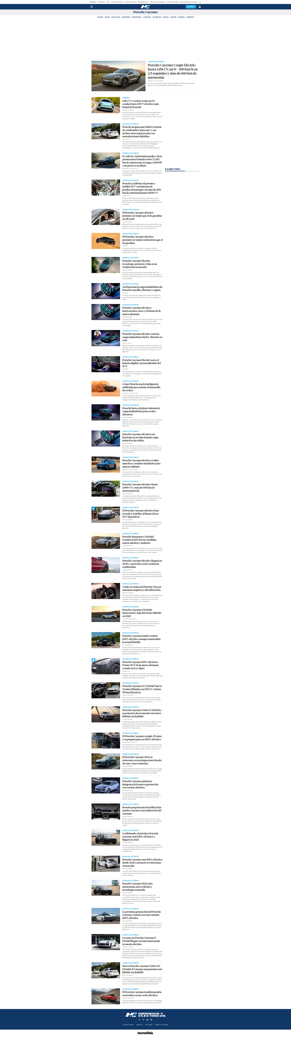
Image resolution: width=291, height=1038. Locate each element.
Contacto (139, 1024)
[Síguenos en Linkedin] (147, 1020)
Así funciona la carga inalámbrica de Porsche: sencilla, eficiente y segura (142, 288)
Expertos (190, 17)
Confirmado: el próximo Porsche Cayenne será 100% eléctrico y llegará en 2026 (140, 836)
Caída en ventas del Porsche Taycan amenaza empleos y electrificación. (141, 588)
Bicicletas (116, 17)
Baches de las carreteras (158, 2)
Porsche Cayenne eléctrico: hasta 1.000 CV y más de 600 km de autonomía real (140, 487)
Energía (181, 17)
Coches (100, 17)
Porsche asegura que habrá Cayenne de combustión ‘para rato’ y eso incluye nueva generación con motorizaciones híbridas (142, 131)
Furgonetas (136, 17)
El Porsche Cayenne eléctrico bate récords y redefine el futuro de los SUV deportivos (140, 513)
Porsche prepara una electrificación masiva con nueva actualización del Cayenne (141, 810)
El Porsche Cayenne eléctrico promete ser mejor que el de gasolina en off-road (142, 216)
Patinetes (126, 17)
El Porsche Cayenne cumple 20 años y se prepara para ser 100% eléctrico (142, 738)
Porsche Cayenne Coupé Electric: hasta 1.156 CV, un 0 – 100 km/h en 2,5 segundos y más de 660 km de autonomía (173, 71)
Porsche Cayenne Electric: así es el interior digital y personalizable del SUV (141, 363)
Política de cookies (161, 1024)
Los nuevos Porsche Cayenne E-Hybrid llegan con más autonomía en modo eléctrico (141, 941)
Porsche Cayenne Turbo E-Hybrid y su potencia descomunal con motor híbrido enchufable (142, 713)
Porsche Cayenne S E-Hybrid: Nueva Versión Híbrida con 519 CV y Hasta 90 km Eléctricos (142, 689)
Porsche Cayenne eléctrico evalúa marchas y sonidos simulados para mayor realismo (141, 463)
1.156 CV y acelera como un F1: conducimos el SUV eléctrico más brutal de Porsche (140, 104)
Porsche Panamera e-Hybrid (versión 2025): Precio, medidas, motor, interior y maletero (139, 540)
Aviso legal (148, 1024)
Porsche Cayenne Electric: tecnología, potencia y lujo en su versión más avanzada (139, 264)
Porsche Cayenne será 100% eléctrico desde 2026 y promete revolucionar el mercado (142, 862)
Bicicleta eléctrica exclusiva (188, 2)
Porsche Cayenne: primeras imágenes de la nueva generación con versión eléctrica (140, 784)
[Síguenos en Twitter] (144, 1020)
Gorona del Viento (172, 2)
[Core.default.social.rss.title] (151, 1020)
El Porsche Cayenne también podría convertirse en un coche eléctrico (142, 994)
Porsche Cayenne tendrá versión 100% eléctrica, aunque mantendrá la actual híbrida (141, 639)
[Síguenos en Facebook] (140, 1020)
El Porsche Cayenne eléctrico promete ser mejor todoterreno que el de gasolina (142, 240)
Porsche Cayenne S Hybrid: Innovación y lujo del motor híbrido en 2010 (141, 613)
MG (108, 2)
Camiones (147, 17)
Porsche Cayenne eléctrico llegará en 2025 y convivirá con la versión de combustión (142, 564)
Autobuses (156, 17)
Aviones (173, 17)
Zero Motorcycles (143, 2)
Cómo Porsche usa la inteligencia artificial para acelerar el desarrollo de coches (141, 387)
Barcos (166, 17)
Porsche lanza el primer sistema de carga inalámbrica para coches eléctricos (141, 411)
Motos (107, 17)
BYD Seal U (101, 2)
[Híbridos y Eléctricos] (145, 1015)
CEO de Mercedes (130, 2)
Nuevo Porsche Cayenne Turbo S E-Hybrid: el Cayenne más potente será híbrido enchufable (142, 969)
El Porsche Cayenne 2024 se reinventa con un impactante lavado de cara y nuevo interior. (142, 760)
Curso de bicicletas (117, 2)
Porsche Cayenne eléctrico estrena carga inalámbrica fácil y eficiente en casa (142, 337)
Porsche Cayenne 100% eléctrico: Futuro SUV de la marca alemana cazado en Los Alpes (140, 665)
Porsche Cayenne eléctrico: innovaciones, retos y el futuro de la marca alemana (141, 311)
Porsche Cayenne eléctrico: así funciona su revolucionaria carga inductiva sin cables (140, 437)
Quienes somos (128, 1024)
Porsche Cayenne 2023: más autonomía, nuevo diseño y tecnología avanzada (137, 886)
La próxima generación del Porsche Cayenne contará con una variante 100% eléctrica (141, 915)
